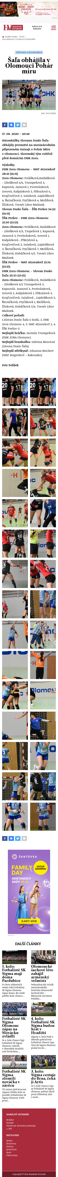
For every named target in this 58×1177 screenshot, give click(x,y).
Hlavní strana (12, 37)
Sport (22, 37)
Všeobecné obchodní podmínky (21, 1125)
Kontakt (10, 1122)
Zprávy (9, 1140)
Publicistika (11, 1155)
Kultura (9, 1146)
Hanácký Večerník (13, 27)
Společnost (11, 1149)
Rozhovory (11, 1143)
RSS (10, 1128)
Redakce (10, 1119)
